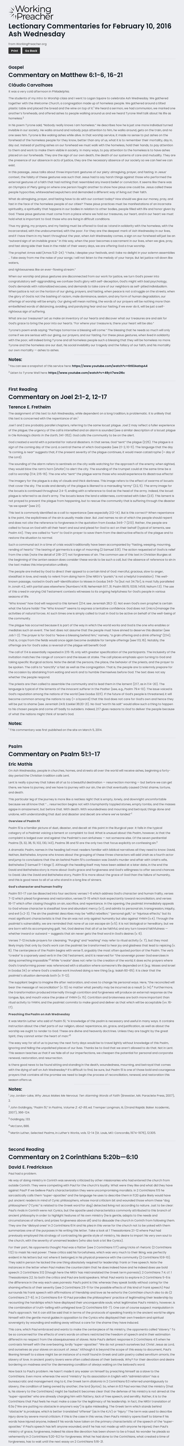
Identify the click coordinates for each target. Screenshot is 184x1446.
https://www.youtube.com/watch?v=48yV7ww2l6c (86, 373)
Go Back (31, 51)
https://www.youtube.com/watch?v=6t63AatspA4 (110, 366)
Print (14, 51)
